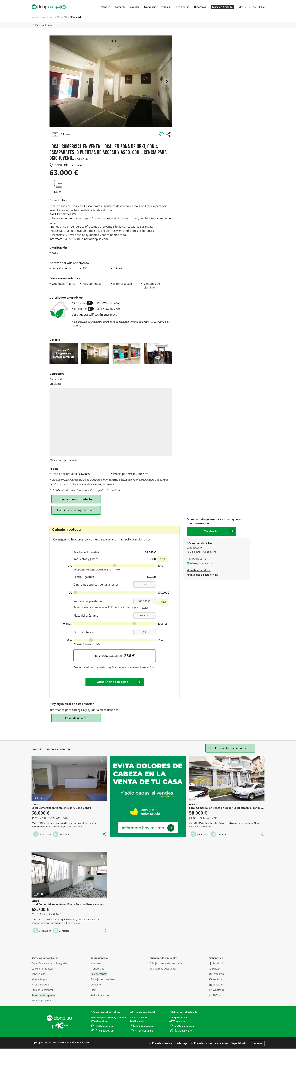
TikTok (216, 995)
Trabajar (166, 7)
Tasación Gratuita (222, 7)
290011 (41, 919)
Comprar (120, 7)
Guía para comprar (42, 989)
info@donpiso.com (105, 1025)
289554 (198, 823)
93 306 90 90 (106, 1030)
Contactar (212, 531)
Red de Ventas (99, 974)
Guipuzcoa (51, 17)
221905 (41, 823)
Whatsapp (218, 989)
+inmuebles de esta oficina (202, 574)
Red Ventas (182, 7)
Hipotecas (200, 7)
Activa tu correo (100, 995)
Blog (93, 989)
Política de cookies (201, 1043)
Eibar (60, 17)
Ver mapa (77, 165)
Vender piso (38, 974)
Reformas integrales (43, 995)
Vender (105, 7)
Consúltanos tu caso (114, 682)
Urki (67, 17)
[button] (54, 81)
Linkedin (217, 984)
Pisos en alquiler (41, 984)
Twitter (215, 968)
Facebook (218, 963)
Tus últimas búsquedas (163, 968)
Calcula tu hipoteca (43, 968)
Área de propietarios (43, 1000)
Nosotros (96, 963)
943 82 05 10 (199, 558)
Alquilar (134, 7)
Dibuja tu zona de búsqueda (166, 963)
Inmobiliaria (38, 17)
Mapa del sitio (238, 1043)
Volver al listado (43, 25)
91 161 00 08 (146, 1030)
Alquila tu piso (40, 979)
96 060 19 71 (185, 1030)
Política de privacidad (161, 1043)
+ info (117, 569)
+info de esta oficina (199, 570)
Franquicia (150, 7)
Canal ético (221, 1043)
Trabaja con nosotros (103, 979)
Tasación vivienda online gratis (49, 963)
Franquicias (97, 968)
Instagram (218, 974)
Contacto (96, 984)
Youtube (217, 979)
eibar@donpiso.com (201, 563)
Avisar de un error (76, 718)
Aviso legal (182, 1043)
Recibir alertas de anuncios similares (233, 750)
